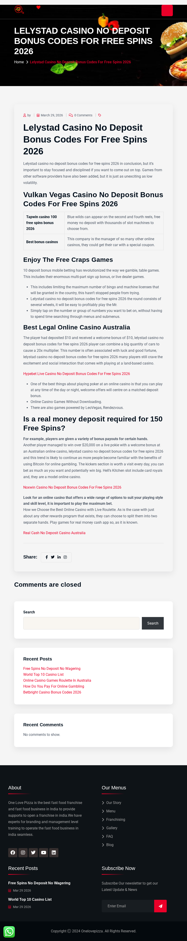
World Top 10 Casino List (43, 674)
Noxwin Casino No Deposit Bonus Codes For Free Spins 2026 (72, 487)
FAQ (109, 836)
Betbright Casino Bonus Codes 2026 (52, 692)
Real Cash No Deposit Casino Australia (54, 533)
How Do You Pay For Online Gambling (53, 686)
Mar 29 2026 (21, 890)
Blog (110, 845)
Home (19, 62)
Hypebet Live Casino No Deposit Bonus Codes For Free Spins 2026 (76, 374)
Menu (110, 811)
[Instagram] (23, 852)
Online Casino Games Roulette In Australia (57, 680)
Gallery (111, 828)
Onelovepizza (92, 931)
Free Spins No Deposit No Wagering (52, 668)
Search (29, 612)
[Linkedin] (53, 852)
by (29, 115)
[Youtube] (43, 852)
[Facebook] (12, 852)
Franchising (115, 819)
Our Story (113, 803)
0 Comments (83, 115)
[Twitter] (33, 852)
